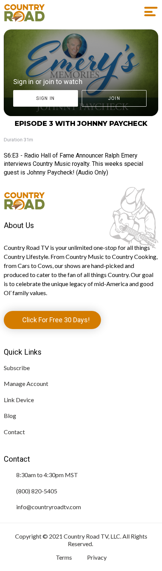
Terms (64, 557)
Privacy (97, 557)
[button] (148, 12)
